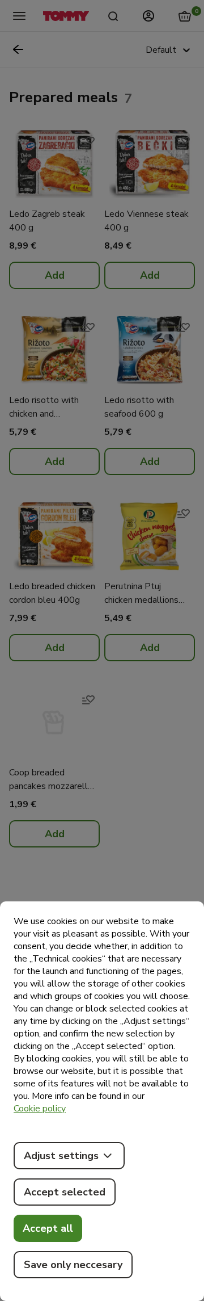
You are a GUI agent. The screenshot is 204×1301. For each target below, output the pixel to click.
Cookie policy (40, 1108)
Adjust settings (61, 1155)
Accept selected (64, 1192)
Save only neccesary (73, 1264)
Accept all (48, 1228)
